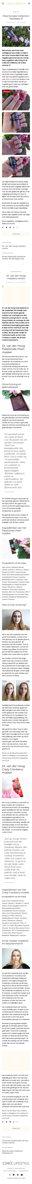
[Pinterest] (10, 227)
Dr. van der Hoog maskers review (14, 247)
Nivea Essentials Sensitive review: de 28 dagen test (13, 257)
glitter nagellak (11, 79)
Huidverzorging (16, 271)
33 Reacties (16, 234)
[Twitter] (6, 227)
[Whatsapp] (13, 227)
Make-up (16, 12)
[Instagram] (14, 1175)
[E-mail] (22, 1175)
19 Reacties (16, 1128)
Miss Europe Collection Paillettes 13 (12, 1152)
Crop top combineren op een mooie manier (15, 1142)
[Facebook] (3, 227)
